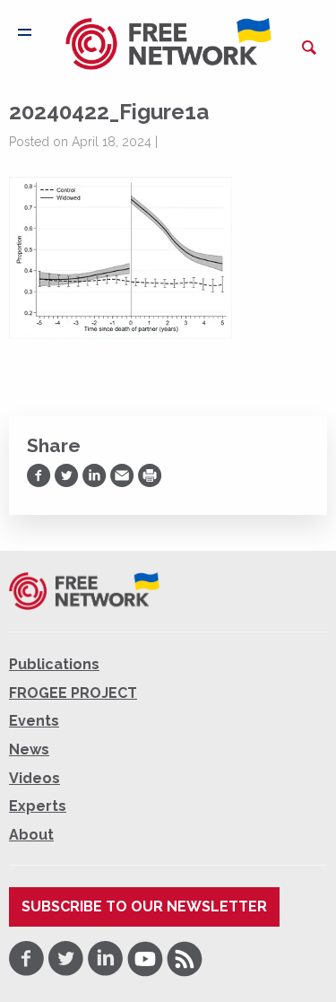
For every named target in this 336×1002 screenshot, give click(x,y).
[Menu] (24, 32)
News (29, 749)
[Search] (309, 47)
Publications (54, 664)
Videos (34, 778)
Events (34, 720)
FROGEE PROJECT (73, 692)
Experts (37, 806)
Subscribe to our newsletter (144, 906)
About (31, 834)
